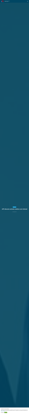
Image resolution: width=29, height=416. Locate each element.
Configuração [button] (2, 412)
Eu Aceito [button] (6, 412)
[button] (27, 1)
